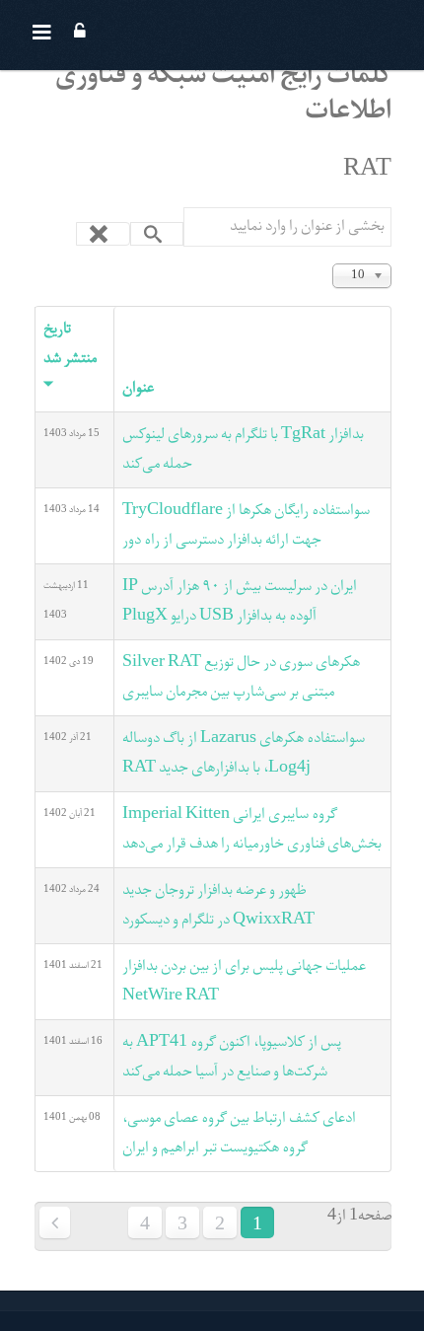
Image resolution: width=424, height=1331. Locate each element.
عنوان (138, 389)
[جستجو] (157, 234)
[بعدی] (54, 1222)
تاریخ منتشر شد (70, 344)
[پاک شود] (103, 234)
